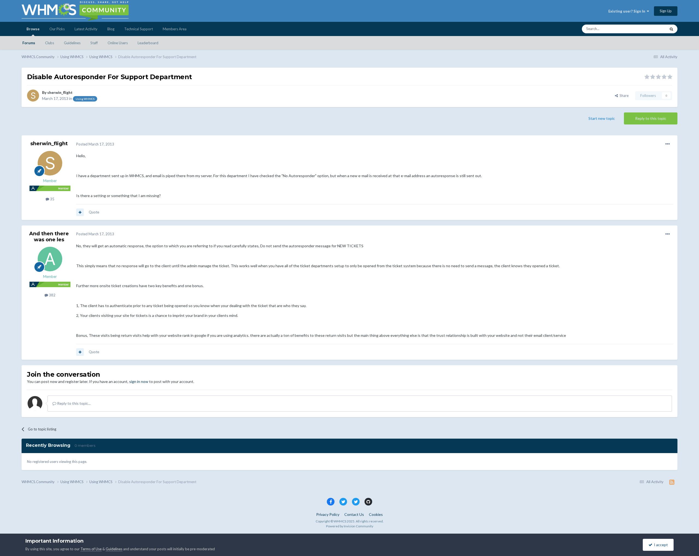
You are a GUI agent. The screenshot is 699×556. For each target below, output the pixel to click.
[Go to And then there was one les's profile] (50, 259)
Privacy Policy (327, 514)
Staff (94, 43)
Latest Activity (86, 29)
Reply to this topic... (73, 403)
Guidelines (72, 43)
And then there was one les (49, 237)
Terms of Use (91, 549)
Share (623, 95)
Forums (28, 43)
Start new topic (601, 118)
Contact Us (354, 514)
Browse (33, 29)
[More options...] (667, 144)
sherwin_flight (60, 92)
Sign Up (666, 11)
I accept (660, 544)
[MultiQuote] (80, 212)
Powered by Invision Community (349, 526)
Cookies (376, 514)
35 (51, 199)
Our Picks (57, 29)
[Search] (671, 29)
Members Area (174, 29)
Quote (94, 212)
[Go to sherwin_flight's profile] (33, 96)
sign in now (138, 381)
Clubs (49, 43)
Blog (110, 29)
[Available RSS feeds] (671, 482)
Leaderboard (148, 43)
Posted (95, 144)
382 (51, 295)
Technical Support (138, 29)
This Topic (651, 29)
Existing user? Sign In (627, 11)
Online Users (118, 43)
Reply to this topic (650, 118)
